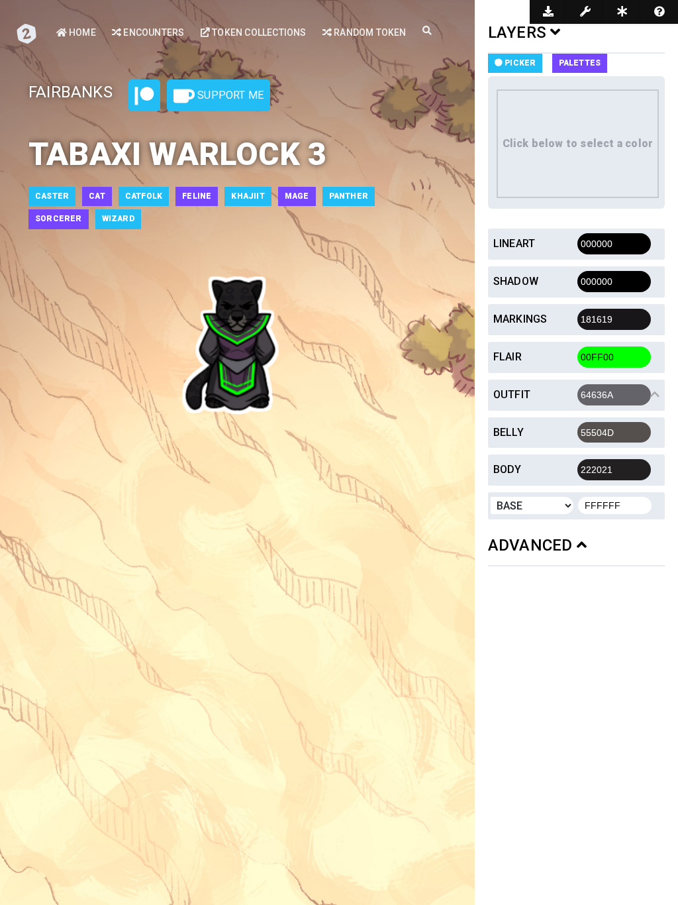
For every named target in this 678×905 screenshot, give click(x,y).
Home (81, 32)
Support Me (229, 95)
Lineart (514, 243)
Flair (507, 356)
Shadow (515, 281)
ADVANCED (532, 545)
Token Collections (258, 32)
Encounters (152, 32)
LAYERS (519, 32)
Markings (520, 319)
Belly (508, 432)
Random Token (369, 32)
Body (507, 469)
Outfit (511, 394)
